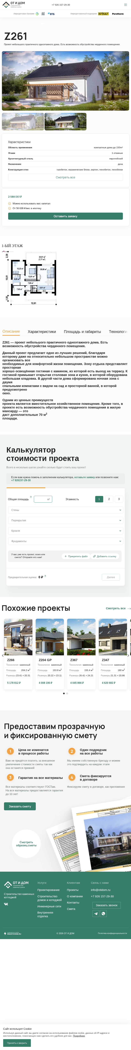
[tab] (11, 330)
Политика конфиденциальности (112, 933)
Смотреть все (116, 608)
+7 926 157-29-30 (61, 5)
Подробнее (79, 1036)
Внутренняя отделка (45, 914)
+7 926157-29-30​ (21, 480)
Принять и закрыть (17, 1042)
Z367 (73, 660)
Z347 (105, 660)
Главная (8, 23)
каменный (26, 23)
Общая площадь (18, 499)
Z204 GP (45, 660)
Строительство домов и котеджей (49, 898)
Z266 (10, 660)
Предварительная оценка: (22, 577)
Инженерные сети (49, 906)
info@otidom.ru (100, 890)
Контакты (73, 902)
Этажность (72, 499)
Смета (71, 909)
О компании (75, 896)
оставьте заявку (85, 477)
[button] (65, 177)
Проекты (72, 890)
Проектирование (48, 890)
